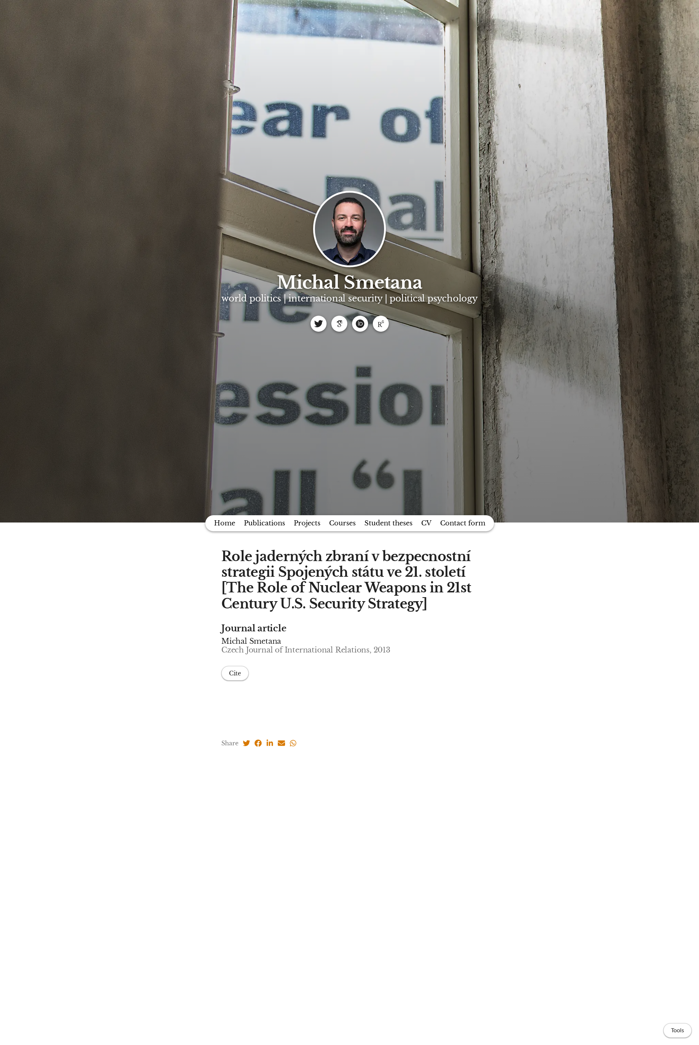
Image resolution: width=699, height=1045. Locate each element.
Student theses (388, 523)
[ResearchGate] (381, 324)
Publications (264, 523)
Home (224, 523)
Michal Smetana (349, 282)
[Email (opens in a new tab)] (281, 743)
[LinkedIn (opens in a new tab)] (269, 743)
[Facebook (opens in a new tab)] (258, 743)
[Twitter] (319, 324)
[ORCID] (360, 324)
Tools (677, 1030)
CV (426, 523)
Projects (307, 523)
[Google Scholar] (339, 324)
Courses (342, 523)
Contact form (462, 523)
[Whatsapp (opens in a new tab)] (293, 743)
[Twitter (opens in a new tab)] (246, 743)
